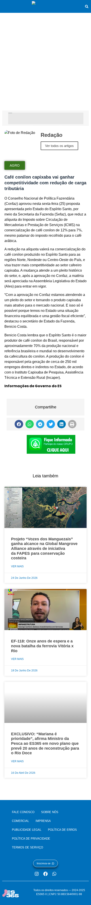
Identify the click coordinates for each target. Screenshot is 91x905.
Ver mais (17, 566)
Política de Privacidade (31, 838)
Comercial (20, 821)
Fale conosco (23, 812)
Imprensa (43, 821)
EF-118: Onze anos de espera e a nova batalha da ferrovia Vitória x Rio (42, 646)
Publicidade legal (26, 829)
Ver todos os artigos (59, 146)
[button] (19, 424)
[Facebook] (45, 873)
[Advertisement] (45, 60)
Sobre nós (49, 812)
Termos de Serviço (27, 847)
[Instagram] (36, 873)
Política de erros (62, 829)
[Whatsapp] (54, 873)
